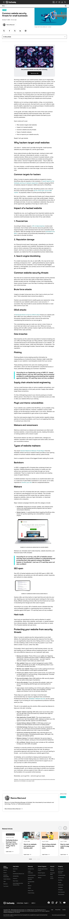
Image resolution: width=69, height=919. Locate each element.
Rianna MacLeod (10, 24)
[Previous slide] (60, 828)
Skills (5, 10)
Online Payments (61, 892)
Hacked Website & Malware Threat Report (32, 450)
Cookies (64, 909)
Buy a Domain (60, 868)
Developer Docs (31, 868)
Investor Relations (6, 878)
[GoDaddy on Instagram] (52, 903)
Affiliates (39, 877)
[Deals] (56, 2)
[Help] (59, 2)
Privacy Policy (57, 909)
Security (63, 797)
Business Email (61, 877)
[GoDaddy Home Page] (9, 903)
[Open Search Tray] (53, 2)
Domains (45, 837)
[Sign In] (62, 2)
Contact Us (15, 878)
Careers (5, 872)
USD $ (32, 903)
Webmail (29, 885)
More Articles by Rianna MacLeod (13, 808)
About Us (5, 870)
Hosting (59, 882)
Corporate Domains (31, 875)
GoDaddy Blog (15, 876)
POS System (60, 889)
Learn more (8, 851)
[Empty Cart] (65, 2)
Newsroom (5, 883)
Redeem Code (30, 890)
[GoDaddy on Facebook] (49, 903)
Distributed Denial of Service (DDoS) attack (27, 314)
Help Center (15, 868)
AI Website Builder (61, 875)
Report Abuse (15, 880)
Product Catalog (31, 892)
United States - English (22, 903)
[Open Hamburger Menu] (3, 2)
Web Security (60, 884)
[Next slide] (65, 828)
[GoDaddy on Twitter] (60, 903)
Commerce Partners (42, 875)
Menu (3, 5)
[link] (9, 31)
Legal (4, 881)
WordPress (60, 880)
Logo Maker (60, 887)
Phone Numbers (61, 894)
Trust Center (5, 886)
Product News (10, 834)
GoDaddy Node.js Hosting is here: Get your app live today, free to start (12, 843)
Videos (14, 871)
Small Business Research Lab (18, 873)
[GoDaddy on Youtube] (64, 903)
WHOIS (29, 888)
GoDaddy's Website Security (36, 698)
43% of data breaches (38, 226)
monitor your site (26, 482)
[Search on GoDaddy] (66, 6)
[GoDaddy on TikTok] (56, 903)
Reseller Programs (41, 872)
